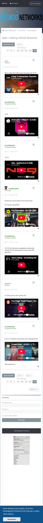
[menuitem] (5, 3)
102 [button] (30, 50)
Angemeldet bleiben (10, 416)
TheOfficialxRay (13, 189)
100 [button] (22, 50)
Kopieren (8, 283)
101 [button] (26, 50)
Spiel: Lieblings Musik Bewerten (19, 37)
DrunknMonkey (10, 102)
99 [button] (18, 50)
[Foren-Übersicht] (21, 17)
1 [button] (13, 50)
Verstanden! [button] (11, 519)
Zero (6, 61)
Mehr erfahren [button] (8, 514)
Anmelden (5, 398)
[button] (7, 51)
